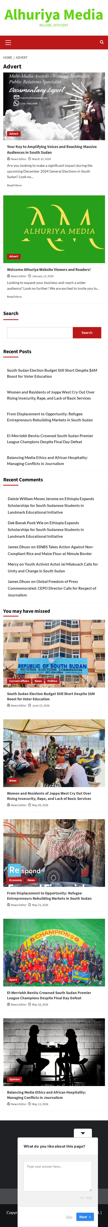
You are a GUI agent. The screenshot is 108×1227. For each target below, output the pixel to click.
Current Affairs (19, 681)
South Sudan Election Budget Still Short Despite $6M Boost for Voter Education (52, 373)
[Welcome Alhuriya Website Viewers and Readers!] (54, 229)
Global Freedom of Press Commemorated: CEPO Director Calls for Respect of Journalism (52, 588)
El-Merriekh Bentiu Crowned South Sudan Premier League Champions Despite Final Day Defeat (50, 438)
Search (10, 313)
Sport (13, 980)
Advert (13, 134)
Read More (14, 185)
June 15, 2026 (40, 706)
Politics (52, 681)
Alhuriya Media (54, 15)
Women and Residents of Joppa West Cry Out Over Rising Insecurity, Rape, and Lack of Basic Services (51, 395)
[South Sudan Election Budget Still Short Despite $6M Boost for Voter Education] (54, 653)
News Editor (18, 159)
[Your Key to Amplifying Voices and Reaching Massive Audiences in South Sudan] (54, 106)
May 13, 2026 (40, 1104)
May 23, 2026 (40, 905)
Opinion (14, 1079)
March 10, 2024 (41, 159)
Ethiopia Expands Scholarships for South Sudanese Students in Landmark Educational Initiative (51, 505)
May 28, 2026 (40, 805)
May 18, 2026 (40, 1005)
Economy (15, 880)
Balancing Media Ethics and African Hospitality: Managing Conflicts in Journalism (47, 460)
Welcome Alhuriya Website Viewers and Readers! (49, 269)
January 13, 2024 (42, 276)
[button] (8, 42)
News (38, 681)
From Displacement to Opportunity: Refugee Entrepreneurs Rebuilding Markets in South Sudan (50, 417)
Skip (69, 1217)
